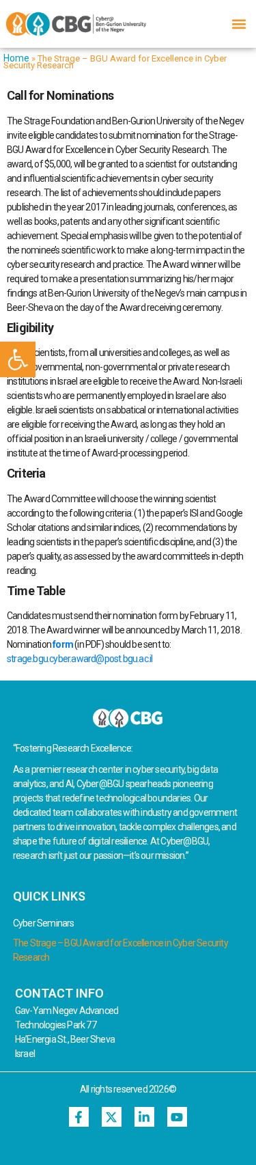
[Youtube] (177, 1117)
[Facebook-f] (79, 1117)
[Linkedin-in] (144, 1117)
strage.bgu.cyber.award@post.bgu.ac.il (79, 658)
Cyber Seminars (43, 923)
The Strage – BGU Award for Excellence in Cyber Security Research (120, 950)
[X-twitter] (112, 1117)
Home (16, 58)
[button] (17, 359)
